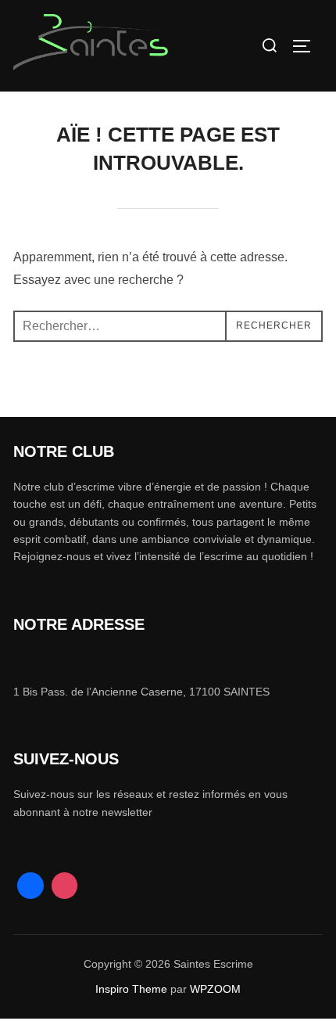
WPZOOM (215, 989)
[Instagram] (65, 885)
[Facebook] (30, 885)
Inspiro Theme (131, 989)
